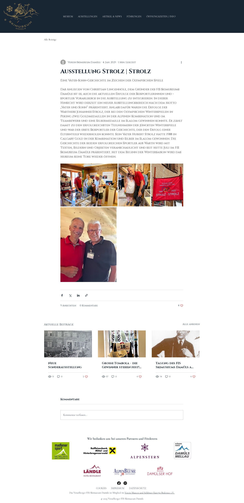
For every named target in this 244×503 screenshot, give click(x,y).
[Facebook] (119, 483)
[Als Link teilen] (86, 295)
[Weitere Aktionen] (181, 62)
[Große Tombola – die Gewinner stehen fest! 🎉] (122, 343)
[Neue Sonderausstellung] (68, 343)
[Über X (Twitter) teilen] (70, 295)
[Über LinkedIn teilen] (78, 295)
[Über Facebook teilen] (62, 295)
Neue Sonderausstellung (65, 365)
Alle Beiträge (50, 39)
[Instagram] (125, 483)
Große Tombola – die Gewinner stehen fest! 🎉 (120, 365)
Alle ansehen (191, 324)
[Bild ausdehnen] (89, 185)
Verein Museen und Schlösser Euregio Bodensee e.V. (150, 492)
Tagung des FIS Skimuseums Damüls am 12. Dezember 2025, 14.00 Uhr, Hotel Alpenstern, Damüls (175, 365)
